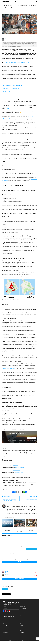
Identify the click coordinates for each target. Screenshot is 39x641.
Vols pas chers (15, 465)
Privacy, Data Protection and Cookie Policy (25, 640)
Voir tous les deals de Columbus (19, 578)
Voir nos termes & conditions (11, 46)
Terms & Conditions (18, 640)
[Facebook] (13, 492)
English (21, 614)
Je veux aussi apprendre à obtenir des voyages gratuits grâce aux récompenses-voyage (20, 440)
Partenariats (22, 632)
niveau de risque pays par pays (31, 422)
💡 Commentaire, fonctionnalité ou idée (8, 616)
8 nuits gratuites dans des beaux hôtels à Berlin (31, 528)
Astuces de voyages (23, 606)
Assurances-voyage (5, 632)
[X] (22, 492)
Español (21, 615)
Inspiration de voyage (19, 467)
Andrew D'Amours (10, 504)
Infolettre (21, 625)
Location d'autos (5, 625)
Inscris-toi (32, 437)
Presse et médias (22, 630)
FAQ (20, 623)
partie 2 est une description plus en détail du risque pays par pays (16, 62)
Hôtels (3, 623)
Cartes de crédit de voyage (6, 630)
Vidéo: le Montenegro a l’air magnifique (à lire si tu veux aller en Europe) (19, 528)
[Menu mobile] (36, 1)
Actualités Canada (19, 35)
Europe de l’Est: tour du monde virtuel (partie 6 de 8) (7, 528)
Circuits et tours (5, 627)
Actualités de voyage (26, 35)
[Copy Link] (17, 492)
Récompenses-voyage (18, 472)
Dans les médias (22, 627)
